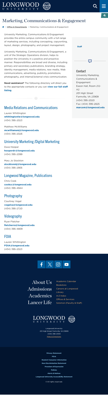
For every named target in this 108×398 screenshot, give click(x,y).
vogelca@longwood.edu (18, 205)
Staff (79, 46)
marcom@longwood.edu (90, 107)
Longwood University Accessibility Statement (54, 377)
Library (60, 292)
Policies (54, 370)
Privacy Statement (54, 353)
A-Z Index (61, 296)
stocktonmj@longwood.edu (20, 164)
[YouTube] (66, 264)
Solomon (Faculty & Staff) (69, 303)
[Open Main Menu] (104, 6)
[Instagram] (58, 264)
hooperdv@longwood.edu (19, 150)
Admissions (40, 289)
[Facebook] (41, 264)
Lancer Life (40, 302)
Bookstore (61, 285)
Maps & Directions (54, 337)
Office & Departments (17, 27)
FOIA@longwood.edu (16, 245)
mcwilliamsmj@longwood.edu (21, 130)
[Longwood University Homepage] (32, 6)
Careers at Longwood (67, 288)
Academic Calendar (66, 281)
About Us (42, 282)
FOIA (54, 356)
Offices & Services (65, 299)
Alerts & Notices (54, 373)
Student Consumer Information (54, 360)
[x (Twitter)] (50, 264)
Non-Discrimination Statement (54, 363)
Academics (40, 295)
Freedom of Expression (54, 367)
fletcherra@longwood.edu (19, 225)
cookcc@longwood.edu (18, 184)
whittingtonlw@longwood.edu (22, 116)
